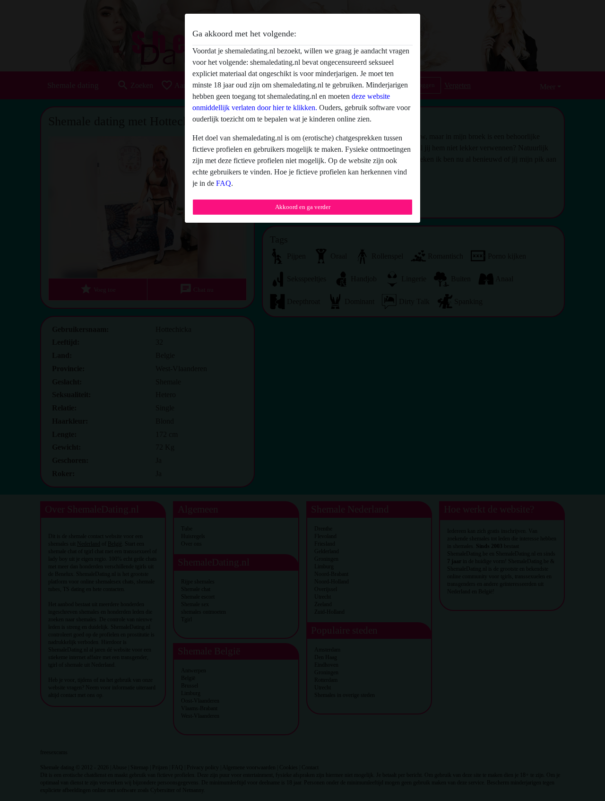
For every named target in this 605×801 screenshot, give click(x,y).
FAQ (223, 183)
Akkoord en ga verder (302, 206)
